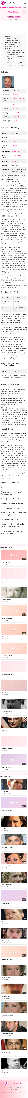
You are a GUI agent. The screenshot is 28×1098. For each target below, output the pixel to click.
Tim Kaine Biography (12, 38)
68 (14, 105)
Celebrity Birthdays (10, 2)
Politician (18, 7)
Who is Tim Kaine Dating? (13, 46)
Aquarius (16, 121)
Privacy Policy (21, 1092)
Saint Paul (16, 109)
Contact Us (12, 1092)
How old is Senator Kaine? (16, 57)
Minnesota (16, 117)
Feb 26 (15, 99)
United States (17, 113)
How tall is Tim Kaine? (15, 50)
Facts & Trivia (9, 48)
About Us (5, 1092)
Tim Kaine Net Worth (12, 40)
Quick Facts (9, 36)
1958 (19, 99)
